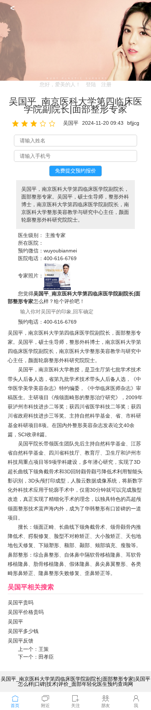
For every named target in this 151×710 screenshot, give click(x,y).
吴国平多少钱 (23, 631)
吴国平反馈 (20, 641)
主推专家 (55, 235)
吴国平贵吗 (20, 602)
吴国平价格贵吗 (26, 612)
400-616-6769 (60, 258)
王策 (43, 649)
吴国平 (15, 622)
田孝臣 (46, 657)
